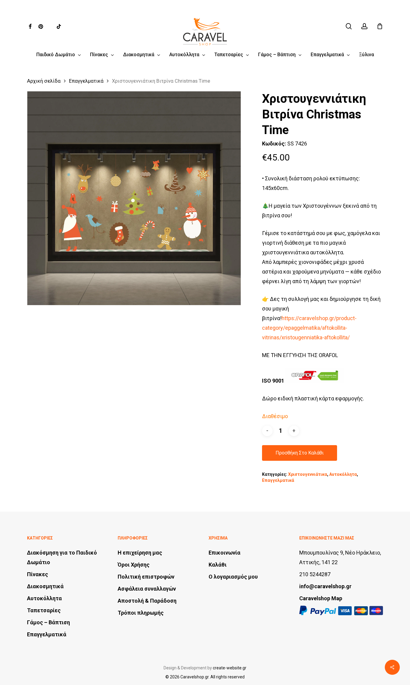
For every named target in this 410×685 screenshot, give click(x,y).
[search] (348, 26)
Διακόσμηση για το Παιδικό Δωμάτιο (62, 557)
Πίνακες (37, 574)
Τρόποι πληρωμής (141, 613)
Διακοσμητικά (45, 586)
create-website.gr (229, 667)
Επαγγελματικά (86, 81)
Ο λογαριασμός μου (233, 576)
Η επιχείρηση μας (140, 552)
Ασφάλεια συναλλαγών (147, 589)
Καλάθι (218, 564)
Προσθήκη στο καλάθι (300, 453)
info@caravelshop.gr (325, 586)
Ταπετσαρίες (44, 610)
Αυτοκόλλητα (343, 474)
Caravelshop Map (320, 598)
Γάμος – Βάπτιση (48, 622)
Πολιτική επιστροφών (146, 576)
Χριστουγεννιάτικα (307, 474)
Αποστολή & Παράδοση (147, 601)
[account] (364, 26)
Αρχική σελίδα (44, 81)
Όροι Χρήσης (133, 564)
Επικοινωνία (224, 552)
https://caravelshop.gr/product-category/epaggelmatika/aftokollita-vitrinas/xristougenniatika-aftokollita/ (309, 328)
